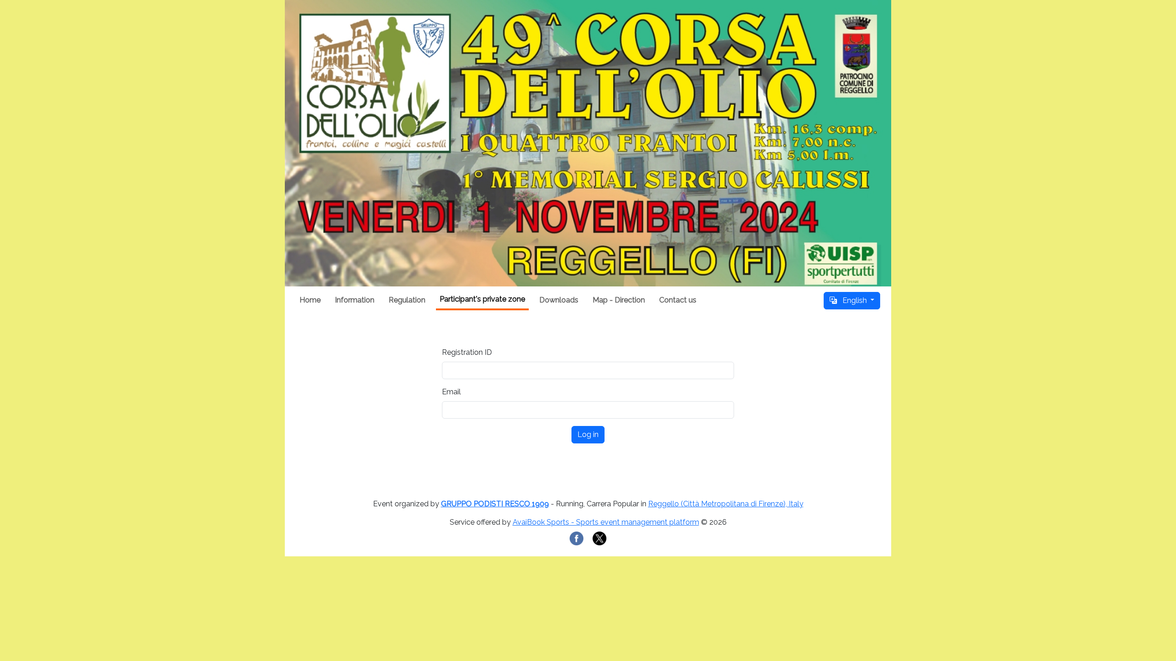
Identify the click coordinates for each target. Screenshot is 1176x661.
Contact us (677, 300)
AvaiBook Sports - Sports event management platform (606, 522)
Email (451, 391)
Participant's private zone (482, 299)
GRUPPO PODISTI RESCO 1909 (495, 503)
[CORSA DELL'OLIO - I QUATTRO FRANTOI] (588, 143)
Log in (588, 434)
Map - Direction (619, 300)
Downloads (558, 300)
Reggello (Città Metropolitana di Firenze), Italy (725, 503)
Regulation (407, 300)
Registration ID (467, 352)
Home (310, 300)
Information (354, 300)
